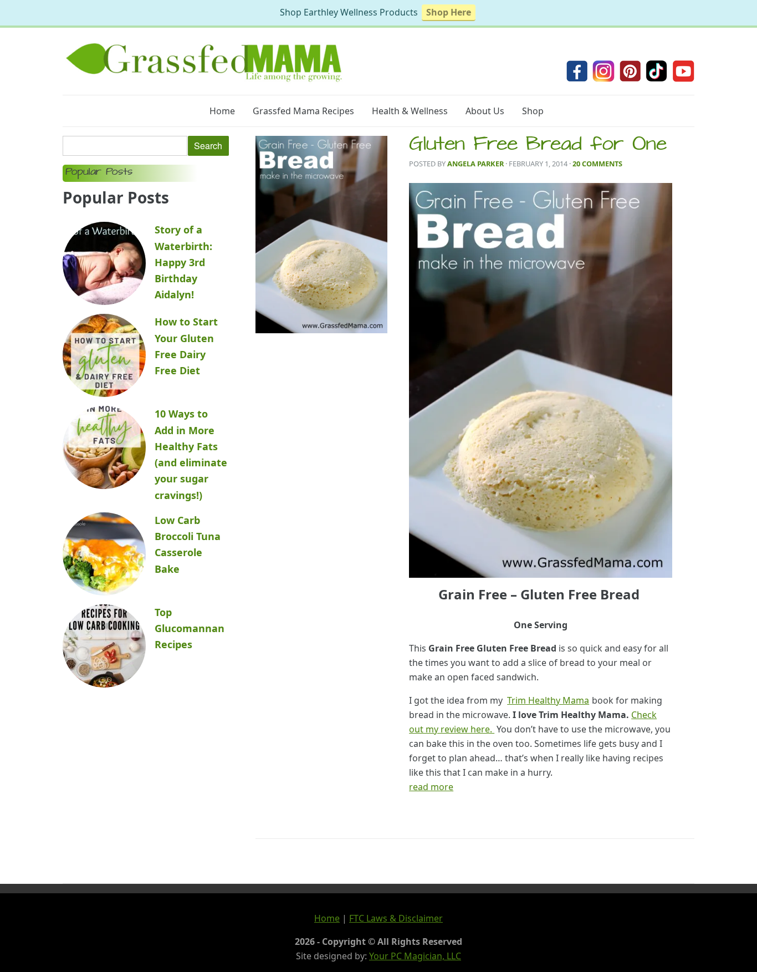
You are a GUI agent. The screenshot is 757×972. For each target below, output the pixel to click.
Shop (533, 111)
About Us (485, 111)
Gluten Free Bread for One (538, 146)
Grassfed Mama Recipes (303, 111)
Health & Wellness (410, 111)
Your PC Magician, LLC (415, 956)
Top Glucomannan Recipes (189, 628)
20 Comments (597, 164)
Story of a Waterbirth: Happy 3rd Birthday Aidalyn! (183, 262)
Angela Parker (475, 164)
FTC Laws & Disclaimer (396, 918)
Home (222, 111)
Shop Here (448, 12)
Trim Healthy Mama (548, 700)
